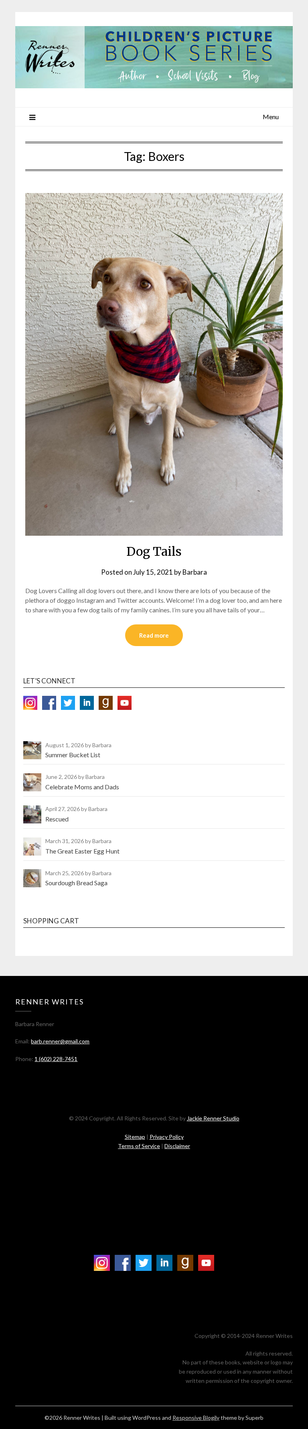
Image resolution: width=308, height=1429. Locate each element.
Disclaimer (177, 1145)
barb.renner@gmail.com (60, 1041)
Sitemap (135, 1136)
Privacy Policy (167, 1136)
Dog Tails (154, 551)
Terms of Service (139, 1145)
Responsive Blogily (195, 1417)
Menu (271, 116)
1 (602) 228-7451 (55, 1058)
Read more (154, 635)
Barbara (194, 572)
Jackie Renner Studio (213, 1118)
